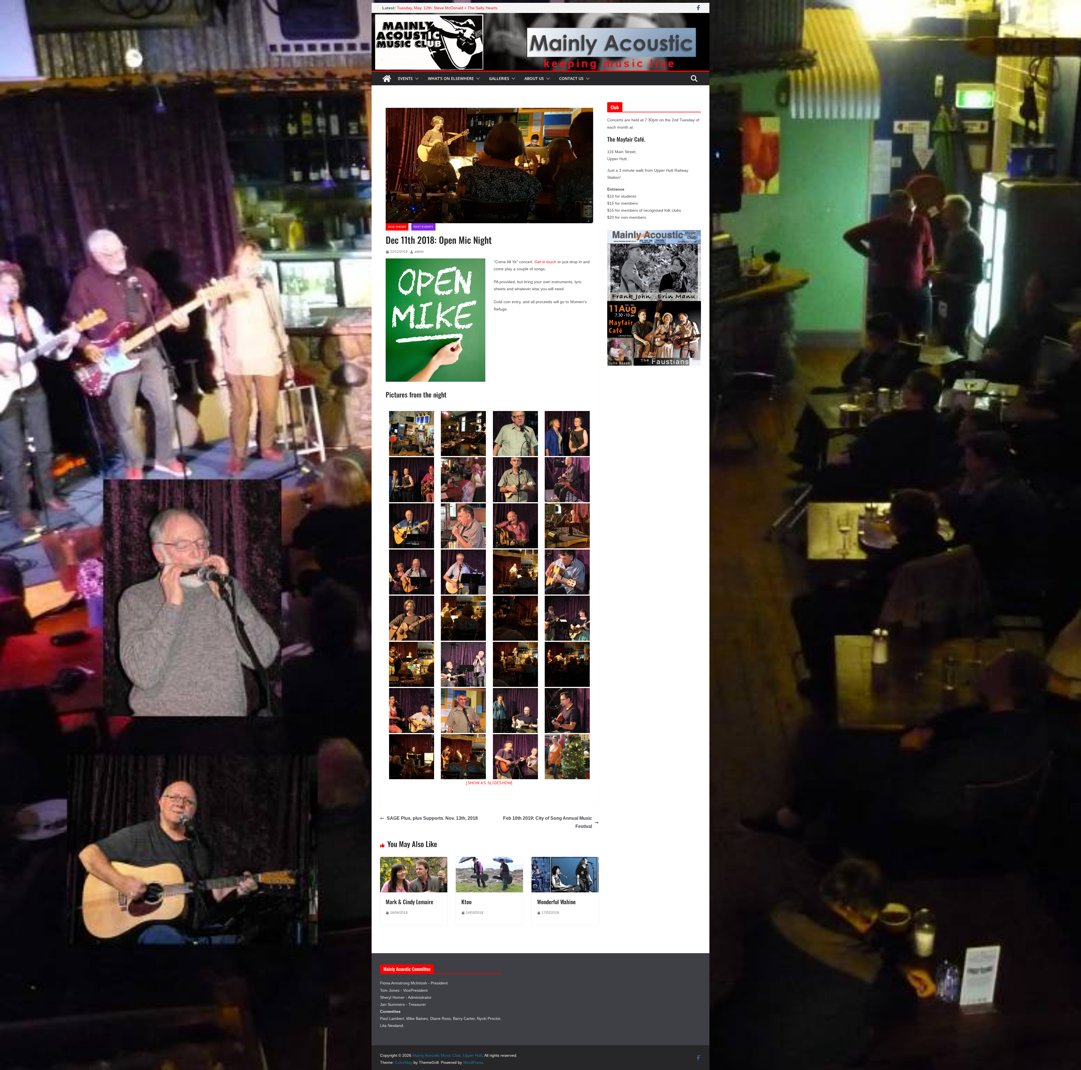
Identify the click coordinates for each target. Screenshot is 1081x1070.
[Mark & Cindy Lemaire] (413, 860)
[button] (416, 78)
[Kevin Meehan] (411, 572)
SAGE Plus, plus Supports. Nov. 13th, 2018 (432, 818)
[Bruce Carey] (515, 525)
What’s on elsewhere (451, 78)
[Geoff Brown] (463, 572)
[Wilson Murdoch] (411, 525)
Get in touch (545, 262)
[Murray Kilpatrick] (463, 664)
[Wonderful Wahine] (565, 860)
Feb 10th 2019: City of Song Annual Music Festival (547, 822)
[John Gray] (567, 710)
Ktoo (466, 901)
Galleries (499, 78)
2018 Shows (397, 226)
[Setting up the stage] (411, 433)
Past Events (423, 226)
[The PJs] (567, 433)
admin (419, 252)
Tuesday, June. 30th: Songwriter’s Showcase (437, 8)
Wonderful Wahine (556, 901)
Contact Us (571, 78)
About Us (534, 78)
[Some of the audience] (463, 479)
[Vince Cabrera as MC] (463, 525)
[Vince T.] (567, 479)
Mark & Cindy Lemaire (409, 901)
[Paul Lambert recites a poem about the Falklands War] (463, 433)
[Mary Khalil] (567, 756)
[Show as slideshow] (489, 783)
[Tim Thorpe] (515, 479)
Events (405, 78)
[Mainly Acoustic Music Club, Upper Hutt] (540, 16)
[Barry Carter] (567, 618)
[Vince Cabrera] (567, 572)
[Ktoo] (489, 860)
